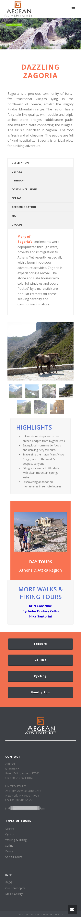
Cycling (9, 834)
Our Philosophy (15, 888)
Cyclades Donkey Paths (40, 611)
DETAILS (17, 171)
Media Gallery (14, 894)
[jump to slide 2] (41, 47)
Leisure (10, 828)
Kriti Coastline (40, 606)
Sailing (9, 845)
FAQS (8, 882)
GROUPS (17, 224)
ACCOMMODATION (24, 207)
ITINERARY (18, 180)
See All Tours (13, 857)
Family (9, 851)
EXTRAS (16, 198)
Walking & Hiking (16, 840)
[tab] (40, 162)
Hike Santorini (40, 616)
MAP (14, 216)
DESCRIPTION (20, 163)
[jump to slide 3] (39, 47)
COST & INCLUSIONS (25, 189)
